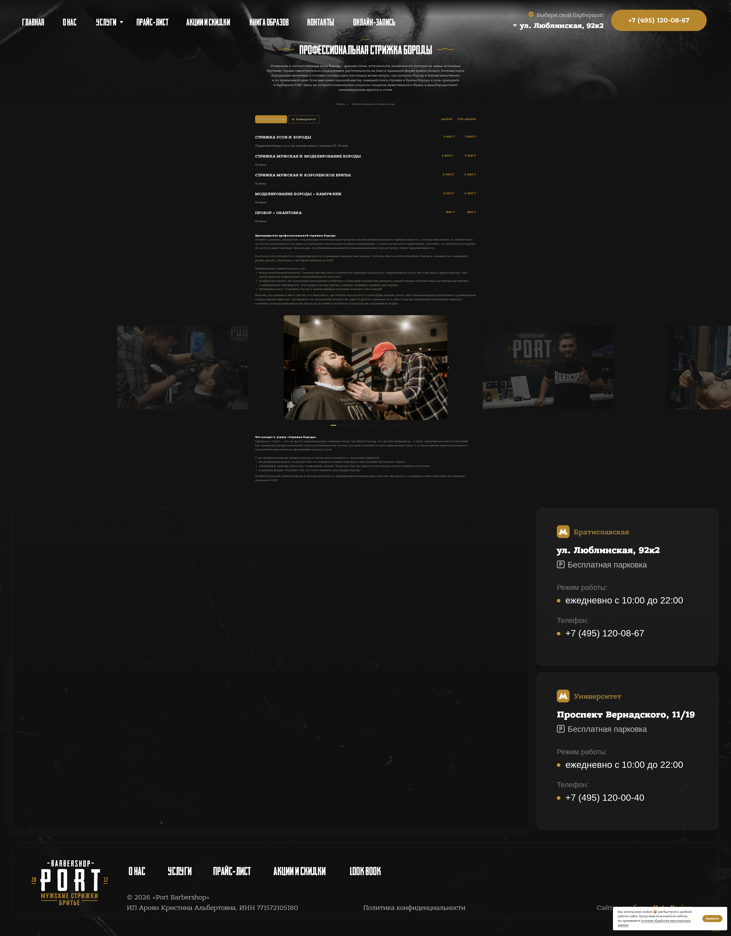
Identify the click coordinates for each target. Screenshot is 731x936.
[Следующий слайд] (448, 367)
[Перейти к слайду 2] (339, 425)
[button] (538, 25)
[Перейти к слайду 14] (398, 425)
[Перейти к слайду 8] (369, 425)
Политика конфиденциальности (414, 908)
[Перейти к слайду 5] (354, 425)
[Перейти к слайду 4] (349, 425)
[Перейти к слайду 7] (364, 425)
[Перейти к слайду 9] (374, 425)
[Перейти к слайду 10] (379, 425)
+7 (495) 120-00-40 (604, 798)
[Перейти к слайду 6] (359, 425)
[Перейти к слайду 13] (393, 425)
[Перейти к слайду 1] (333, 425)
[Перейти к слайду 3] (344, 425)
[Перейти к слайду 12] (388, 425)
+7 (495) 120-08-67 (604, 633)
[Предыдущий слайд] (284, 367)
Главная (340, 104)
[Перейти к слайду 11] (383, 425)
